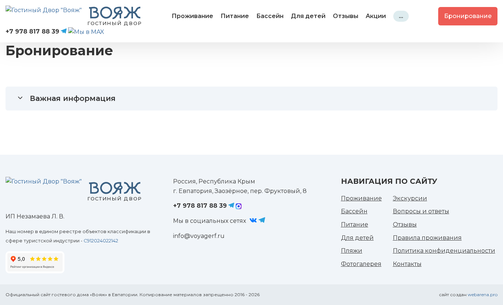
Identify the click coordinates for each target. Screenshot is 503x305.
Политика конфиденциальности (444, 250)
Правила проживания (427, 237)
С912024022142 (101, 240)
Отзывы (345, 16)
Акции (376, 16)
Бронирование (468, 16)
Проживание (192, 16)
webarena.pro (482, 294)
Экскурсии (410, 198)
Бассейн (270, 16)
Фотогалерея (361, 263)
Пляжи (351, 250)
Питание (235, 16)
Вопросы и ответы (421, 211)
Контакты (407, 263)
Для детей (308, 16)
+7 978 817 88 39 (32, 31)
